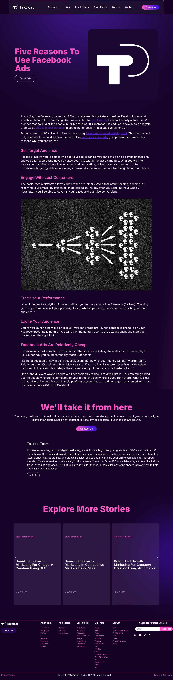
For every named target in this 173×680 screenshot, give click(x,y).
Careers (116, 7)
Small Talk (25, 78)
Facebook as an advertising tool (106, 133)
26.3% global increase (50, 127)
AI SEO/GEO (118, 633)
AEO (115, 636)
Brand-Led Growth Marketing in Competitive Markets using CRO (133, 564)
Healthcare (99, 636)
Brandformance (119, 641)
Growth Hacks (82, 7)
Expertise (99, 623)
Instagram (44, 630)
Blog (67, 7)
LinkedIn (43, 638)
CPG (97, 652)
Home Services (101, 654)
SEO (114, 628)
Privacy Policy (8, 675)
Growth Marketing (24, 536)
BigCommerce (101, 662)
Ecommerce (63, 633)
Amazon (62, 630)
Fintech (98, 630)
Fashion (98, 641)
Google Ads (63, 628)
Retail (97, 665)
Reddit (43, 646)
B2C (96, 667)
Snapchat (44, 641)
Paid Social (45, 623)
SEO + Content (83, 636)
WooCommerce (101, 657)
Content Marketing (121, 630)
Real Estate (99, 644)
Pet (96, 659)
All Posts (33, 475)
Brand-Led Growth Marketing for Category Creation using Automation (86, 564)
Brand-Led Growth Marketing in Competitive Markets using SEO (35, 564)
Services (52, 7)
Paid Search (64, 623)
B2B (96, 646)
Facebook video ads (94, 137)
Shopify (98, 638)
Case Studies (100, 7)
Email (115, 644)
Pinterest (44, 644)
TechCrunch (99, 120)
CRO (115, 638)
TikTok (43, 633)
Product (98, 649)
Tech (97, 633)
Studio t (129, 7)
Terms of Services (163, 675)
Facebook (44, 628)
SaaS (97, 628)
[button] (15, 558)
